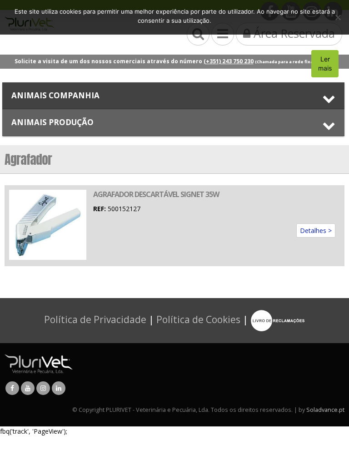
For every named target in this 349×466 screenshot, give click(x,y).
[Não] (337, 17)
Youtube (28, 388)
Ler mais (325, 63)
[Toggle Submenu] (173, 95)
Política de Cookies (198, 319)
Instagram (43, 388)
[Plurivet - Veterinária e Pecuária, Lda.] (39, 363)
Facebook (12, 388)
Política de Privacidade (95, 319)
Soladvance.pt (325, 410)
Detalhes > (316, 230)
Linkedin (58, 388)
